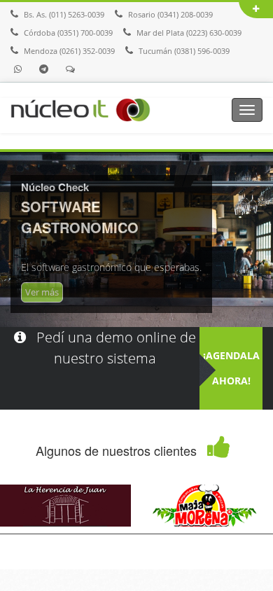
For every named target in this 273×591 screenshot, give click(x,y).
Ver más (42, 292)
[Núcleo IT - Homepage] (80, 108)
